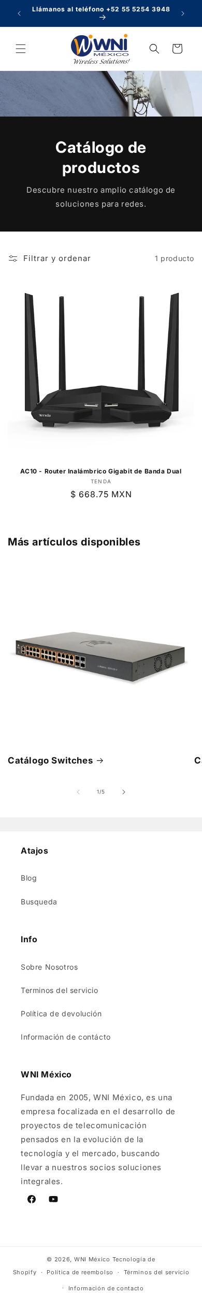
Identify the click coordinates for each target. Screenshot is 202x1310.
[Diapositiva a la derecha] (123, 792)
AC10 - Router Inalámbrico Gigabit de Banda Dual (100, 471)
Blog (29, 877)
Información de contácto (66, 1036)
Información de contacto (106, 1288)
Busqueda (39, 901)
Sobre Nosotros (49, 966)
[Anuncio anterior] (19, 13)
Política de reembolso (80, 1272)
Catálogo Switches (50, 760)
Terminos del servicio (59, 990)
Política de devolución (61, 1013)
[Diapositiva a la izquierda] (78, 792)
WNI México (92, 1259)
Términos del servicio (157, 1272)
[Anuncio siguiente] (182, 13)
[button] (20, 48)
